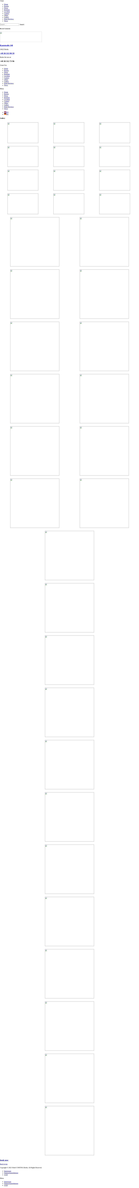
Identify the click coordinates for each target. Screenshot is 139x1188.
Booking (7, 10)
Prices (6, 8)
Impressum (7, 1171)
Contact (6, 13)
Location (7, 12)
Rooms (6, 6)
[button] (69, 89)
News (6, 21)
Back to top (3, 1164)
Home (6, 4)
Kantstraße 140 (6, 45)
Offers (6, 15)
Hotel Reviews (9, 19)
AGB (6, 1175)
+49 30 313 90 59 (7, 53)
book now (4, 1160)
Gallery (6, 17)
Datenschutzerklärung (11, 1173)
